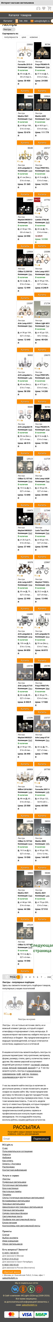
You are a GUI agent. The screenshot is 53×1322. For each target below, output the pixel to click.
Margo (48, 274)
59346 (47, 873)
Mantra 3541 (23, 116)
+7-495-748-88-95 (21, 20)
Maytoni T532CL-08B (44, 582)
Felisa (48, 171)
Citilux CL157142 (25, 478)
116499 (29, 614)
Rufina (31, 430)
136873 (29, 510)
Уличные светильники (13, 1210)
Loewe (48, 896)
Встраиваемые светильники (16, 1201)
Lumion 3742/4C (42, 220)
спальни (44, 1065)
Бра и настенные (10, 1188)
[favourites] (29, 55)
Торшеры (6, 1194)
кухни (5, 1068)
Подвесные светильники (14, 1182)
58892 (30, 96)
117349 (46, 510)
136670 (46, 355)
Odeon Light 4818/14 (44, 323)
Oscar (30, 688)
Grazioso (32, 585)
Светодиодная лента (12, 1216)
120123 (29, 459)
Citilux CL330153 (25, 271)
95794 (47, 44)
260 (49, 977)
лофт (18, 1074)
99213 (47, 614)
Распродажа (8, 1167)
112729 (46, 459)
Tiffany (49, 844)
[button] (46, 1007)
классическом (34, 1071)
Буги (30, 481)
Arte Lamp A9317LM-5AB (28, 323)
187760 (46, 769)
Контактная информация (14, 1170)
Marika (49, 688)
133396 (46, 252)
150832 (29, 44)
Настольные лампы (11, 1191)
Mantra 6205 (40, 116)
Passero (49, 481)
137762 (46, 200)
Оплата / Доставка (11, 1164)
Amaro (31, 637)
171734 (46, 303)
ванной (31, 1068)
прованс (34, 1074)
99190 (30, 148)
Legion (31, 792)
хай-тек (25, 1074)
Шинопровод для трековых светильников (22, 1207)
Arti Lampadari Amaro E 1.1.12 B (31, 634)
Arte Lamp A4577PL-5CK (28, 582)
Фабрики (6, 1157)
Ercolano (49, 637)
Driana (48, 67)
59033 (47, 821)
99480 (30, 407)
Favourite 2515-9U (25, 64)
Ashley (48, 222)
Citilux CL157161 (25, 944)
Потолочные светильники (15, 1185)
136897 (29, 200)
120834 (29, 252)
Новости (6, 1154)
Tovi (47, 326)
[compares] (22, 55)
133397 (29, 303)
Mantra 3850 (40, 841)
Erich (30, 533)
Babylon (31, 67)
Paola (30, 119)
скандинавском (10, 1077)
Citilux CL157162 (25, 841)
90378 (30, 562)
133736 (29, 666)
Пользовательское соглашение (17, 1151)
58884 (30, 873)
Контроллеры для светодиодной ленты (21, 1226)
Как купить (7, 1160)
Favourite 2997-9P (43, 789)
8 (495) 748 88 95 (10, 1253)
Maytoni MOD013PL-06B (28, 220)
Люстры (6, 1179)
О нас (5, 1148)
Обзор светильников (12, 1244)
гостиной (35, 1065)
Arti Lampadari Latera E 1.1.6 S (31, 375)
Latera (31, 378)
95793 (47, 407)
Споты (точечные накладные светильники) (23, 1197)
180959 (29, 769)
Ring (30, 222)
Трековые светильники (13, 1204)
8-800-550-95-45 (26, 20)
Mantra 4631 (40, 893)
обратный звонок (12, 1272)
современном (8, 1074)
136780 (46, 666)
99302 (30, 355)
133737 (46, 718)
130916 (46, 96)
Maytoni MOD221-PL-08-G (29, 737)
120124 (29, 925)
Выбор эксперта (10, 1238)
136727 (46, 148)
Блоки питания (9, 1222)
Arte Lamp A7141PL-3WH (28, 686)
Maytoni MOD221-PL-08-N (29, 530)
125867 (46, 562)
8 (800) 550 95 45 (10, 1265)
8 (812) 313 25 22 (10, 1259)
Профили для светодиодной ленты (19, 1219)
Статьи (5, 1234)
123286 (29, 718)
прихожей (22, 1068)
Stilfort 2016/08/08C (26, 789)
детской (12, 1068)
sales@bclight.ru (42, 21)
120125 (29, 821)
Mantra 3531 (23, 893)
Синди (31, 274)
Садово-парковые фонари (15, 1213)
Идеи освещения (10, 1241)
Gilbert (48, 585)
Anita (48, 378)
